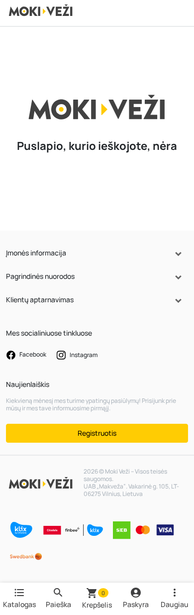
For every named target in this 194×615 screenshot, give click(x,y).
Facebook (32, 354)
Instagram (83, 354)
